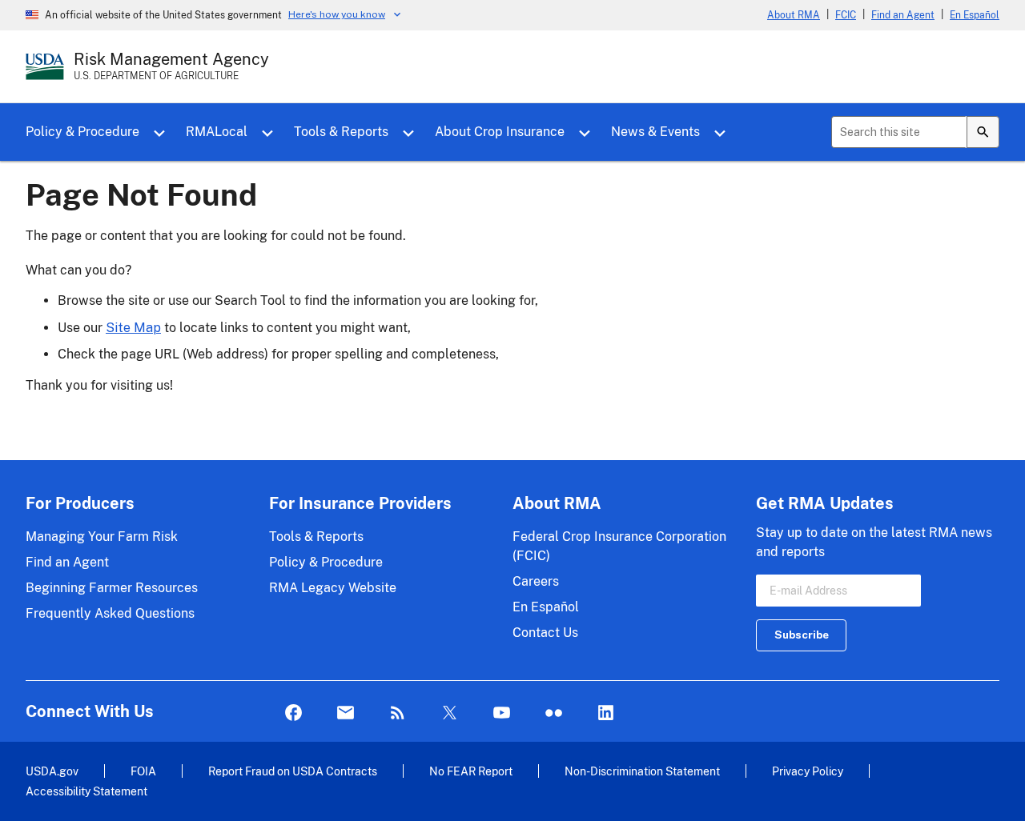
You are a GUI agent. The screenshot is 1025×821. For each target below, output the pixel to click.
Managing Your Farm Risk (102, 536)
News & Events (655, 131)
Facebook (293, 713)
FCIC (845, 15)
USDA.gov (52, 771)
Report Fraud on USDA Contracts (292, 771)
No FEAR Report (470, 771)
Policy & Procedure (82, 131)
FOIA (143, 771)
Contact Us (545, 632)
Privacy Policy (807, 771)
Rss (398, 713)
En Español (974, 15)
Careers (535, 581)
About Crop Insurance (500, 131)
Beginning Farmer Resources (112, 587)
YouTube (502, 713)
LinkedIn (606, 713)
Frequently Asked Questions (110, 613)
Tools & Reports (341, 131)
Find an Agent (903, 15)
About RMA (793, 15)
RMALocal (216, 131)
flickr (554, 713)
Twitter (450, 713)
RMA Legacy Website (332, 587)
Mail (346, 713)
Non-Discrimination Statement (642, 771)
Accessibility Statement (86, 791)
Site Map (133, 327)
